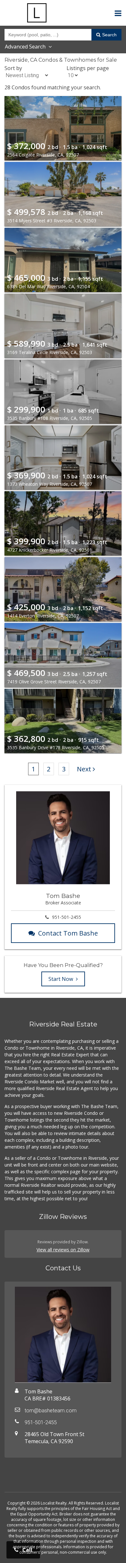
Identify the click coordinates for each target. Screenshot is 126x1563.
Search (109, 34)
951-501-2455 (66, 917)
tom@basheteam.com (51, 1411)
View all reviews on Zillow (63, 1250)
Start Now (61, 978)
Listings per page (88, 68)
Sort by (13, 68)
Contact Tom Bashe (68, 933)
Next (84, 769)
